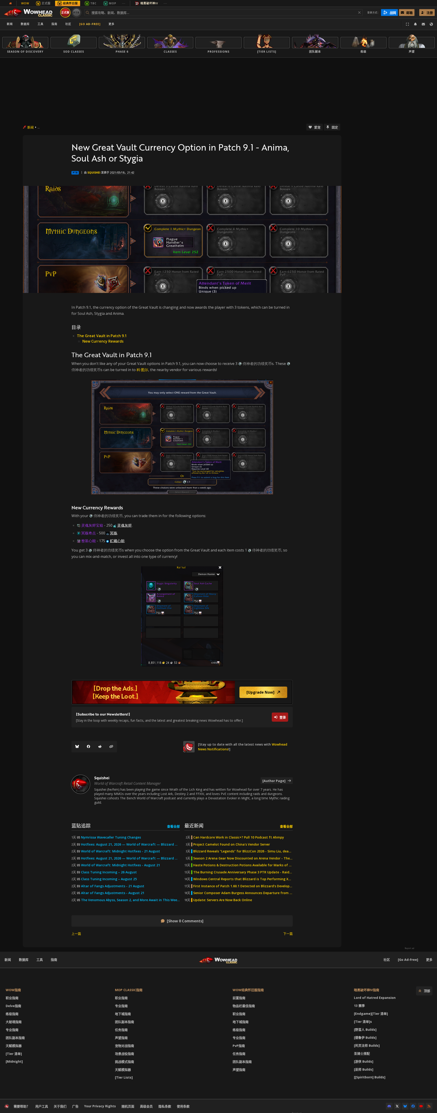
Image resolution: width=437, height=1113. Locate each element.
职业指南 (12, 998)
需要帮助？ (22, 1106)
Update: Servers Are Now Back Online (222, 900)
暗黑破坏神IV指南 (366, 990)
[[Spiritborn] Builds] (369, 1077)
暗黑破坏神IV (149, 3)
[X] (397, 1106)
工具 (39, 959)
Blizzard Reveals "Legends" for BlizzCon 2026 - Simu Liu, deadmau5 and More (243, 851)
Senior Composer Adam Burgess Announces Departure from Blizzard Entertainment (243, 893)
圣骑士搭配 (362, 1053)
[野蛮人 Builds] (365, 1029)
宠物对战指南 (124, 1046)
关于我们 (60, 1106)
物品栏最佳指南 (244, 1006)
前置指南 (239, 998)
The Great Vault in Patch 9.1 (102, 335)
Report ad (409, 948)
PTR (76, 12)
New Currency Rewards (103, 341)
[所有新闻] (10, 3)
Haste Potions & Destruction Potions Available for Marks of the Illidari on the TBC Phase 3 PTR (243, 865)
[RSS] (429, 1106)
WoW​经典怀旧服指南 (248, 990)
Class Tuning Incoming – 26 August (109, 872)
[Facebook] (88, 746)
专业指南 (12, 1030)
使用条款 (183, 1106)
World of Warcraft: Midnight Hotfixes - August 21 (120, 865)
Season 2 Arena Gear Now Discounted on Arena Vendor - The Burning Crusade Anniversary (243, 858)
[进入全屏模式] (407, 24)
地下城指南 (123, 1014)
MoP (112, 3)
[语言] (431, 24)
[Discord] (389, 1106)
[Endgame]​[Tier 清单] (371, 1013)
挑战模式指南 (124, 1061)
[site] (189, 746)
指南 (54, 24)
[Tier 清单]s (363, 1021)
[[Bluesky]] (77, 746)
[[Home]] (30, 12)
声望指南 (121, 1038)
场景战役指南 (124, 1053)
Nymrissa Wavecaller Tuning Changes (111, 837)
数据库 (25, 24)
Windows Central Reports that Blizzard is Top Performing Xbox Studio (243, 879)
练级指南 (12, 1014)
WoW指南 (13, 990)
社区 (68, 24)
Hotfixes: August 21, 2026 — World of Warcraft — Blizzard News (130, 844)
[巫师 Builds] (363, 1069)
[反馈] (423, 24)
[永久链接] (111, 746)
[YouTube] (421, 1106)
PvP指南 (239, 1046)
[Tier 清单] (14, 1053)
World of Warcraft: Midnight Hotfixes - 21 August (120, 851)
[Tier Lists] (124, 1077)
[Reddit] (100, 746)
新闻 (10, 24)
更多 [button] (111, 24)
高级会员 (146, 1106)
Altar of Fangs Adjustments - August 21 (112, 893)
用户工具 (41, 1106)
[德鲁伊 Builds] (365, 1037)
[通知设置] (415, 24)
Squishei (93, 172)
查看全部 (173, 826)
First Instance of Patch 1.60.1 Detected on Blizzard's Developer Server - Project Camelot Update (243, 886)
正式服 (46, 3)
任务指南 (121, 1030)
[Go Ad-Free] (90, 24)
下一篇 (288, 933)
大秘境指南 (14, 1022)
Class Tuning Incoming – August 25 (109, 879)
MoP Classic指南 (128, 990)
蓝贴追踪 (81, 825)
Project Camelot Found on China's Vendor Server (231, 844)
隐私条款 (164, 1106)
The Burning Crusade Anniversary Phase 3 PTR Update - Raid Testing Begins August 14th (243, 872)
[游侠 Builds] (363, 1061)
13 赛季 (359, 1005)
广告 (75, 1106)
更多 (429, 959)
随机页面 (128, 1106)
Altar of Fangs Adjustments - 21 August (112, 886)
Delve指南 (13, 1006)
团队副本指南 (15, 1038)
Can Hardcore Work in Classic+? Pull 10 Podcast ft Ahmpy (238, 837)
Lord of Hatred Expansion (375, 997)
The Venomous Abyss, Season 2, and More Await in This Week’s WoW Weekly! (130, 900)
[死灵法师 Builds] (367, 1045)
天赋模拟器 (14, 1046)
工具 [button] (40, 24)
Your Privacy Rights (100, 1106)
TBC (93, 3)
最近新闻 (193, 825)
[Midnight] (14, 1061)
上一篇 (76, 933)
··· (123, 3)
